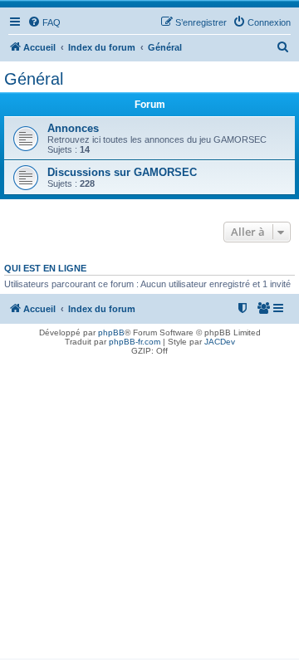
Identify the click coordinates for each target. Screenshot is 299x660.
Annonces (73, 128)
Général (33, 79)
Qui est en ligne (45, 268)
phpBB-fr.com (134, 341)
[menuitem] (44, 22)
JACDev (219, 341)
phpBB (111, 332)
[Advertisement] (149, 508)
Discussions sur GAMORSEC (122, 172)
